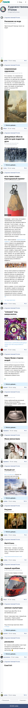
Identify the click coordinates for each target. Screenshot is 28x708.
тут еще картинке (9, 300)
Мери (5, 128)
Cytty (5, 168)
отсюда (6, 626)
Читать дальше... (11, 125)
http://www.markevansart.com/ (13, 556)
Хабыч (5, 303)
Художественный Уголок (12, 17)
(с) (5, 296)
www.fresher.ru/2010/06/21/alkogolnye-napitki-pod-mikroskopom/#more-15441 (15, 344)
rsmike (5, 60)
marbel (5, 387)
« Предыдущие (5, 700)
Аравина (6, 430)
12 (25, 599)
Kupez (5, 349)
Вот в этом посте (9, 474)
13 (25, 501)
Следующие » (22, 700)
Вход (20, 2)
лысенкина (7, 657)
